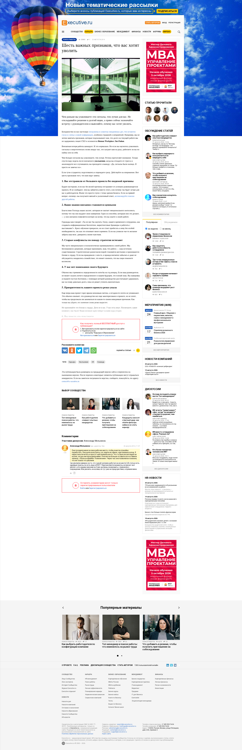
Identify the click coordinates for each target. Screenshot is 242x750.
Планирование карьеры (93, 691)
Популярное (152, 222)
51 (126, 642)
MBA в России (113, 682)
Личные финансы (161, 682)
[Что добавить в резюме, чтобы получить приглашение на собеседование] (161, 627)
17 (86, 642)
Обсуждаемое (170, 222)
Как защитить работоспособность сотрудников (161, 248)
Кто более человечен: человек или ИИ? (162, 451)
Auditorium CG (159, 328)
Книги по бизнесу (114, 698)
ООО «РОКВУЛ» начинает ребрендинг (158, 366)
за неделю (153, 229)
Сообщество (77, 32)
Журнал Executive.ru (69, 688)
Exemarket (135, 698)
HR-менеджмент (91, 679)
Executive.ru (75, 728)
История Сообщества (69, 685)
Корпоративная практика (141, 682)
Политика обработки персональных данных (77, 734)
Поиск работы (68, 415)
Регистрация (174, 23)
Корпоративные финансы (164, 679)
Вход (164, 23)
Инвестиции (159, 688)
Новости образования (70, 711)
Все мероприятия (161, 350)
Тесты (110, 701)
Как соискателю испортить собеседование (164, 196)
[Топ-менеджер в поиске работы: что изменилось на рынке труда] (121, 627)
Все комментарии (161, 214)
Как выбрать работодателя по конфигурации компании (78, 645)
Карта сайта (106, 734)
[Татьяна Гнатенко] (165, 110)
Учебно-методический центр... (165, 338)
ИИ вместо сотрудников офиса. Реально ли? (163, 433)
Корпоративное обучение (117, 679)
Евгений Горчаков (160, 182)
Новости (147, 32)
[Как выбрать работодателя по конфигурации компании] (81, 627)
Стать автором (153, 23)
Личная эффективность (93, 688)
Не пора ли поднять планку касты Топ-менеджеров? (164, 395)
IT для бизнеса (137, 694)
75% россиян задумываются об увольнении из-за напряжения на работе (161, 486)
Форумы (157, 32)
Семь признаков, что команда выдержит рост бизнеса (164, 287)
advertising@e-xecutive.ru (118, 728)
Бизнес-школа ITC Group (162, 310)
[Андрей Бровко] (157, 118)
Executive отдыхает (69, 691)
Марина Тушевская (160, 238)
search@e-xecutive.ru (124, 724)
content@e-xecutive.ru (118, 730)
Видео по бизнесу (115, 704)
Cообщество (67, 674)
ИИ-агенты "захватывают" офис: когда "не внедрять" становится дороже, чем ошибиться (164, 413)
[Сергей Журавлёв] (157, 110)
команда (100, 362)
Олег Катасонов (159, 436)
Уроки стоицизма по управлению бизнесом (162, 235)
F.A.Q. (75, 665)
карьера (72, 362)
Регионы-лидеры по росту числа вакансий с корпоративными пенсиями (161, 500)
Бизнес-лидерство (138, 679)
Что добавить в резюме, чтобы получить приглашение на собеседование (109, 422)
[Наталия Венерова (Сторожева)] (148, 118)
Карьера (89, 32)
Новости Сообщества (69, 714)
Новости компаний (68, 705)
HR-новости (66, 717)
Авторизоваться (87, 335)
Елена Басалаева (160, 399)
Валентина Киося (160, 292)
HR (93, 362)
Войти (82, 488)
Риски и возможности (163, 685)
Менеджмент (123, 32)
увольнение (83, 362)
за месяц (166, 229)
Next (179, 607)
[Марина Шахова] (165, 118)
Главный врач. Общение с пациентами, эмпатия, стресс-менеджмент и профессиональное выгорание (165, 318)
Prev (63, 607)
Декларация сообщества (103, 665)
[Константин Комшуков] (148, 110)
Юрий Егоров (158, 200)
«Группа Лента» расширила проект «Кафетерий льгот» (157, 373)
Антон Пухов (158, 278)
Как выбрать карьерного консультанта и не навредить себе (163, 156)
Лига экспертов (67, 682)
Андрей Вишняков (160, 266)
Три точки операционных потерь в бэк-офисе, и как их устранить (165, 262)
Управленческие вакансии (94, 694)
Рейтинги (111, 688)
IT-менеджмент (137, 685)
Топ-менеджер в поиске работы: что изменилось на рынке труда (120, 645)
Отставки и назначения (70, 708)
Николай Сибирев (160, 419)
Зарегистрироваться (106, 335)
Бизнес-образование (105, 32)
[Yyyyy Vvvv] (174, 110)
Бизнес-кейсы (113, 694)
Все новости (161, 380)
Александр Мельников (95, 441)
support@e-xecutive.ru (119, 732)
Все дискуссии (161, 469)
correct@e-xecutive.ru (70, 381)
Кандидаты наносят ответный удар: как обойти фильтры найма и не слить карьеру (131, 422)
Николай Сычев (159, 160)
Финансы (136, 32)
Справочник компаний (93, 698)
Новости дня (66, 701)
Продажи (135, 691)
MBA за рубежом (114, 685)
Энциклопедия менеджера (141, 701)
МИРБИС (167, 32)
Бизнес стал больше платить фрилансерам (160, 512)
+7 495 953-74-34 (168, 724)
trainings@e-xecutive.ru (127, 726)
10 (166, 642)
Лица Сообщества (68, 679)
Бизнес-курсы (113, 691)
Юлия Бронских (159, 140)
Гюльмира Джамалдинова (163, 252)
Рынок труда (89, 685)
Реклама (84, 665)
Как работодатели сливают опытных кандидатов (90, 420)
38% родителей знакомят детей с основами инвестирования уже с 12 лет (161, 521)
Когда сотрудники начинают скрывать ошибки (165, 275)
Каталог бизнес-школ (116, 707)
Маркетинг (135, 688)
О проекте (67, 665)
